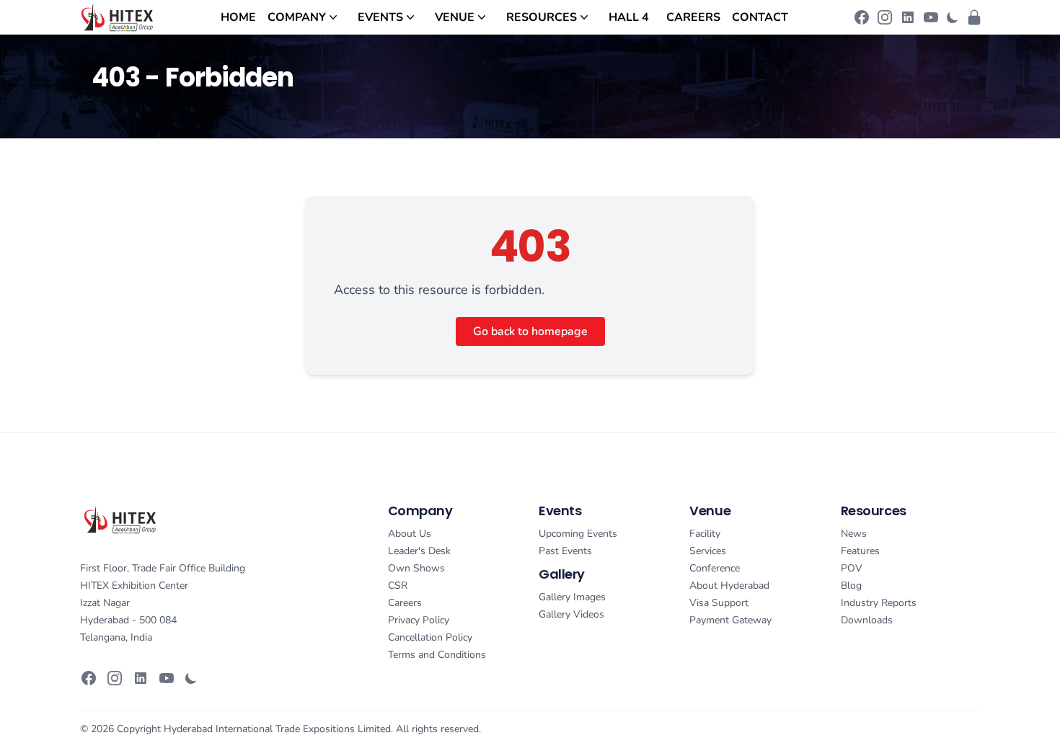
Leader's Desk (419, 551)
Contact (760, 17)
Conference (714, 568)
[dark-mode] (952, 17)
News (854, 533)
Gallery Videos (571, 614)
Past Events (565, 551)
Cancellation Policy (430, 637)
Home (238, 17)
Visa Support (718, 603)
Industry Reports (879, 603)
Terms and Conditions (437, 655)
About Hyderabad (729, 585)
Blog (851, 585)
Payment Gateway (730, 620)
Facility (704, 533)
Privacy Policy (418, 620)
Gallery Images (572, 597)
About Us (409, 533)
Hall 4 (629, 17)
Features (860, 551)
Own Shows (416, 568)
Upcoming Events (578, 533)
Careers (693, 17)
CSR (397, 585)
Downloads (867, 620)
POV (851, 568)
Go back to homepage (530, 331)
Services (707, 551)
